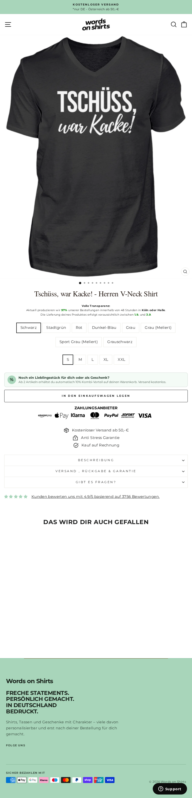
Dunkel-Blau (104, 327)
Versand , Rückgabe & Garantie (96, 471)
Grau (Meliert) (158, 327)
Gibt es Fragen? (96, 482)
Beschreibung (96, 460)
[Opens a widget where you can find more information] (169, 789)
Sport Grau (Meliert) (79, 342)
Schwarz (28, 327)
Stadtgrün (56, 327)
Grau (130, 327)
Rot (79, 327)
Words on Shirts (29, 681)
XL (106, 359)
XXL (121, 359)
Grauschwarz (119, 342)
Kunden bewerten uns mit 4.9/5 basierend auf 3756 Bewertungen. (96, 496)
